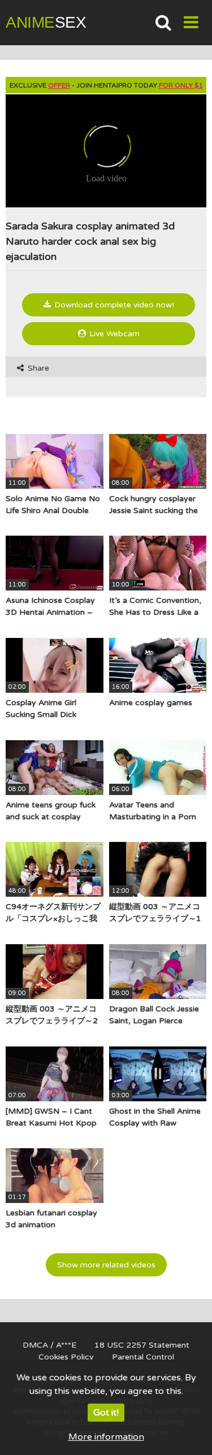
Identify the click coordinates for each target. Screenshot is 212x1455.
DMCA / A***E (49, 1345)
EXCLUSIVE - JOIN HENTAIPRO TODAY (106, 85)
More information (106, 1437)
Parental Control (143, 1357)
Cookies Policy (66, 1357)
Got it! (106, 1412)
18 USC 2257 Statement (141, 1345)
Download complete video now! (113, 305)
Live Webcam (113, 333)
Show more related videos (106, 1265)
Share (37, 368)
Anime (46, 22)
